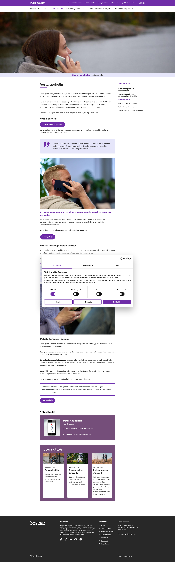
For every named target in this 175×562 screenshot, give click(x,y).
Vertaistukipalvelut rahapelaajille (126, 90)
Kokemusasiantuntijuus (101, 8)
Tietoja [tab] (117, 265)
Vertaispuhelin (124, 100)
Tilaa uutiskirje (106, 535)
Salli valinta (87, 302)
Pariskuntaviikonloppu (127, 103)
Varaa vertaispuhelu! (124, 8)
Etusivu (75, 75)
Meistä (33, 8)
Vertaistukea (57, 8)
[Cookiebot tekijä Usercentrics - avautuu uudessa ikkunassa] (122, 258)
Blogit (103, 525)
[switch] (76, 294)
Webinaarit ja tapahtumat (120, 3)
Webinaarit (104, 541)
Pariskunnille (90, 3)
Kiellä (58, 302)
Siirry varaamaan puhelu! (52, 124)
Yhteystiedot (103, 3)
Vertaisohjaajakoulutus (76, 8)
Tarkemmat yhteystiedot (126, 534)
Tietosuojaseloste (36, 556)
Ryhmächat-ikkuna (75, 3)
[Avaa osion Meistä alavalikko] (38, 9)
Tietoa (45, 8)
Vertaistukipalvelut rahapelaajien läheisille (127, 95)
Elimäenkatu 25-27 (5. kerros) (128, 527)
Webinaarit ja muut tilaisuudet (130, 110)
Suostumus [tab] (57, 265)
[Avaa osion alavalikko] (144, 89)
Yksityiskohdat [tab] (87, 265)
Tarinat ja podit (106, 528)
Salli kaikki (116, 302)
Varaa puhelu (48, 237)
